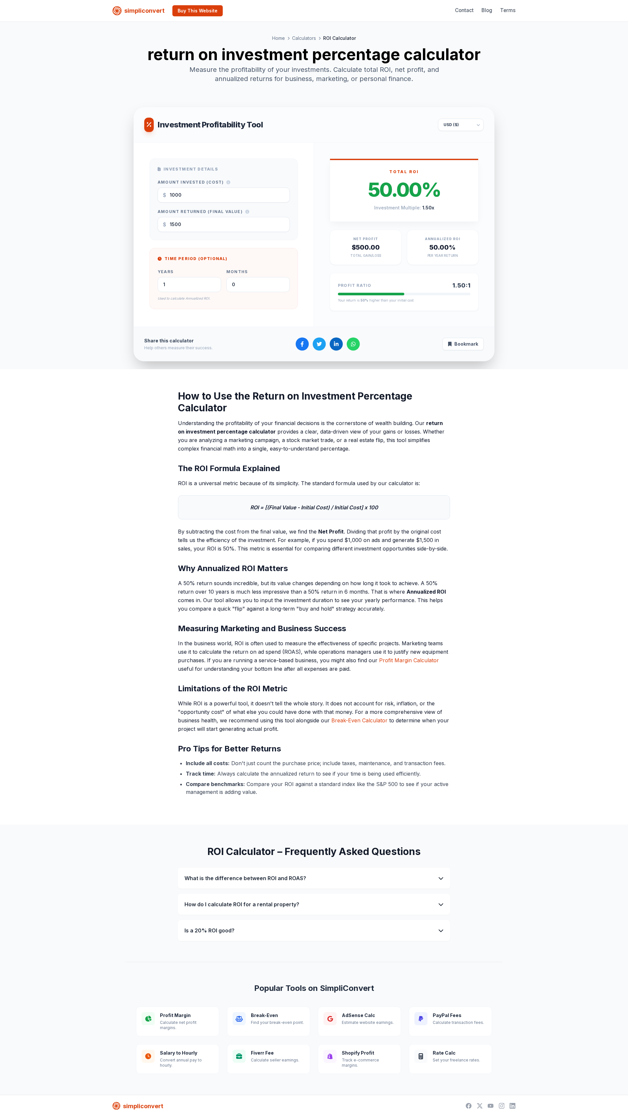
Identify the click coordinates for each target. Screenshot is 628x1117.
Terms (507, 10)
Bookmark (466, 344)
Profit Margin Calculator (409, 660)
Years (165, 271)
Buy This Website (198, 10)
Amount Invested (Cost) (191, 182)
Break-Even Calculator (359, 720)
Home (278, 38)
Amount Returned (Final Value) (200, 211)
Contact (464, 10)
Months (237, 271)
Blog (486, 10)
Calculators (304, 38)
